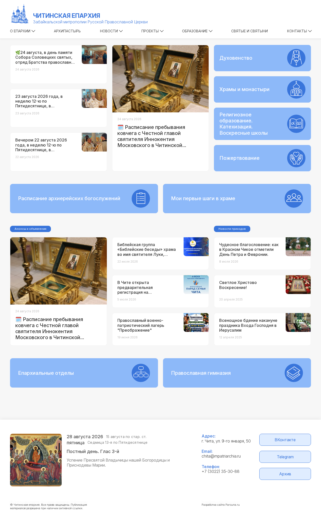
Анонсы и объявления (30, 229)
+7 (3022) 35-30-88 (220, 471)
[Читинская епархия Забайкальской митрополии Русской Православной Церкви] (20, 14)
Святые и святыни (249, 31)
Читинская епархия (66, 15)
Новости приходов (232, 229)
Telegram (285, 456)
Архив (285, 473)
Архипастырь (67, 31)
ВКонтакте (285, 439)
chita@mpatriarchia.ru (221, 456)
